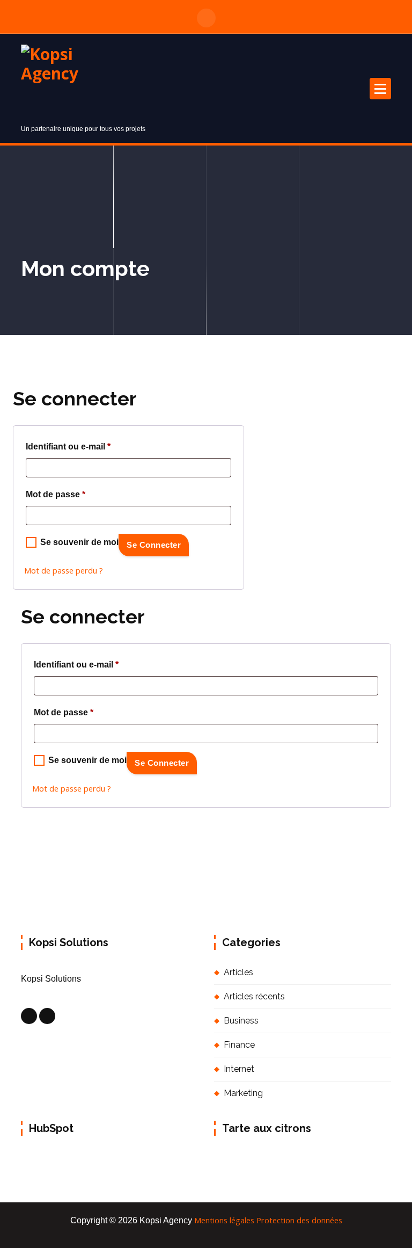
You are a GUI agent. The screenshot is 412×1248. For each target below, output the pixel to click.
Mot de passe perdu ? (63, 570)
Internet (239, 1069)
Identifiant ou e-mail (68, 448)
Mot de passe (55, 496)
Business (241, 1020)
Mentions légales (224, 1220)
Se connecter (154, 544)
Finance (239, 1045)
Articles (238, 972)
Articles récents (254, 996)
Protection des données (299, 1220)
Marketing (243, 1093)
